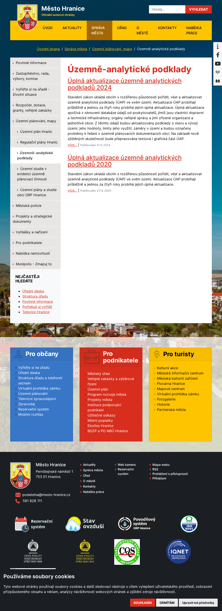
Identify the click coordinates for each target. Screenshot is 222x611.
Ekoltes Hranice (100, 425)
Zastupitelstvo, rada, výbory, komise (31, 76)
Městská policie (28, 205)
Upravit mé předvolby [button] (198, 602)
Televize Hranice (35, 312)
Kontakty (167, 28)
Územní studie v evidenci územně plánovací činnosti (32, 173)
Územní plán (98, 389)
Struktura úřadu (35, 296)
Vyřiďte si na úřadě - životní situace (31, 92)
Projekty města (100, 399)
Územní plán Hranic (35, 131)
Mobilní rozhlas (30, 414)
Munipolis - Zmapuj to (33, 264)
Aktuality (72, 28)
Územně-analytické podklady (35, 155)
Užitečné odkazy (101, 415)
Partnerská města (171, 409)
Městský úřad (99, 373)
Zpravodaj (26, 404)
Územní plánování (32, 393)
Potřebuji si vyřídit (37, 307)
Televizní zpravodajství (37, 399)
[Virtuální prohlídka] (217, 81)
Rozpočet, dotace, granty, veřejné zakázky (32, 107)
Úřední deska (33, 291)
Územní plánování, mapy (112, 49)
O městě (142, 30)
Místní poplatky (100, 420)
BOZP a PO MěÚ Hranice (108, 431)
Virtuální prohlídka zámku (39, 388)
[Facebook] (217, 55)
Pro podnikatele (28, 242)
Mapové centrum (171, 389)
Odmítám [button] (167, 602)
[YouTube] (217, 63)
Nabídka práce (194, 30)
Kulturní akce (167, 368)
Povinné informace (30, 63)
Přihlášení (159, 478)
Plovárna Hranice (171, 383)
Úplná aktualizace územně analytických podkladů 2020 (125, 161)
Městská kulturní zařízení (177, 378)
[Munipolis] (217, 72)
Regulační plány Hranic (38, 142)
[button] (198, 9)
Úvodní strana (48, 49)
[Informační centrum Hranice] (217, 46)
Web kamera (127, 464)
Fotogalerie (166, 399)
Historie (163, 404)
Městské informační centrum (180, 373)
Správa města (98, 30)
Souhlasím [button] (143, 602)
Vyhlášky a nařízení (31, 232)
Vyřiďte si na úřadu (33, 367)
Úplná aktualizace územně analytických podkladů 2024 (125, 84)
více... (72, 145)
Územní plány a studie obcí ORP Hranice (37, 192)
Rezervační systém (33, 409)
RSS (155, 469)
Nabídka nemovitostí (32, 253)
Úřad (122, 28)
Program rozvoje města (107, 394)
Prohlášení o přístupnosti (170, 474)
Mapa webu (161, 464)
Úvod (50, 27)
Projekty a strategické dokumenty (32, 219)
